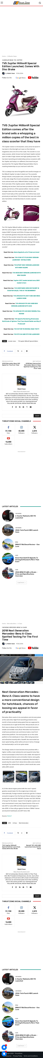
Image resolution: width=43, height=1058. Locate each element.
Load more (21, 582)
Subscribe (8, 437)
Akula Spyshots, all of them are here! (26, 252)
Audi (16, 555)
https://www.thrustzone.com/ (21, 391)
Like (8, 426)
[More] (27, 351)
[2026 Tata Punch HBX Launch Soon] (8, 530)
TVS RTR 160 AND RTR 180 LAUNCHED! (27, 334)
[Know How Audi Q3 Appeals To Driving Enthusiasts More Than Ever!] (8, 559)
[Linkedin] (19, 406)
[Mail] (23, 406)
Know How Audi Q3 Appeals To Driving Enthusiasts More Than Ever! (27, 560)
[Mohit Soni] (3, 73)
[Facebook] (12, 406)
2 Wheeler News (12, 56)
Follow (21, 426)
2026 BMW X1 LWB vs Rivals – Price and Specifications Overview (26, 574)
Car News (18, 513)
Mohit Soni (11, 73)
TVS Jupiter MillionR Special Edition (28, 341)
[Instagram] (16, 406)
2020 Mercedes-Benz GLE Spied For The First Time (11, 364)
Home (4, 56)
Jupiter (19, 60)
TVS (15, 60)
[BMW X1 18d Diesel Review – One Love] (8, 544)
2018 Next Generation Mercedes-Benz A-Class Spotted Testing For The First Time (32, 366)
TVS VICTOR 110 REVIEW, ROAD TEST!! (26, 329)
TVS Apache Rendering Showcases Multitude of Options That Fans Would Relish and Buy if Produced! (21, 321)
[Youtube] (30, 406)
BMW (16, 542)
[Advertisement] (21, 30)
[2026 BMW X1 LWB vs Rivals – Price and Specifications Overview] (8, 573)
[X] (27, 406)
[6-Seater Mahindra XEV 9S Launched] (8, 516)
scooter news (12, 341)
